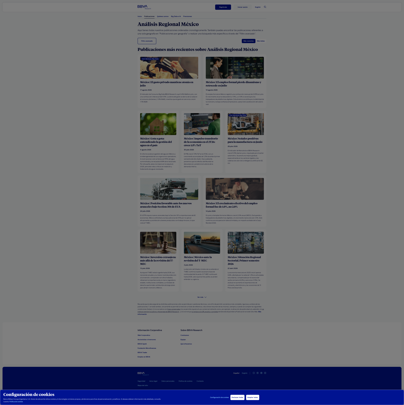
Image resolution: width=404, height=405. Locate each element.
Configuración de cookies (219, 397)
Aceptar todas (252, 397)
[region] (202, 397)
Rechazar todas (237, 397)
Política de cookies (16, 402)
